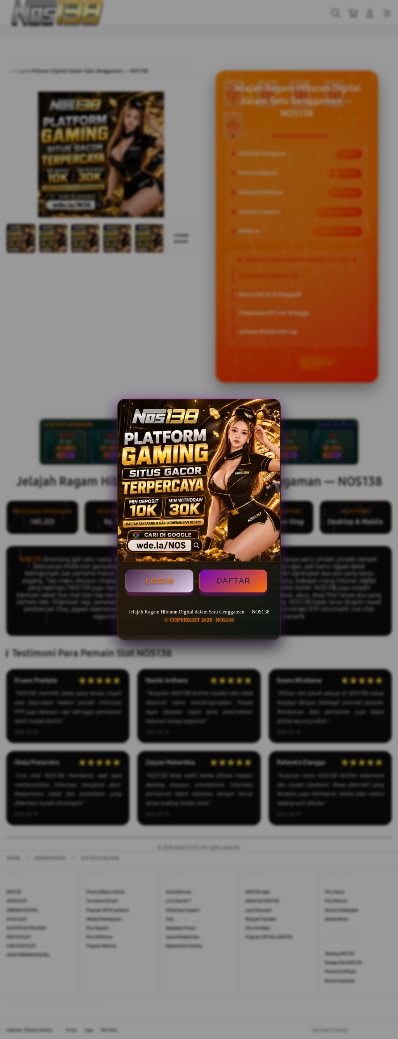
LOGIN (160, 581)
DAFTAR (233, 581)
